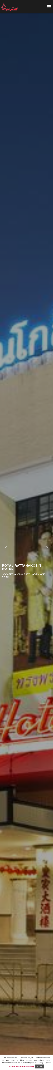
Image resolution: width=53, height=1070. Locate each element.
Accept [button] (39, 1066)
